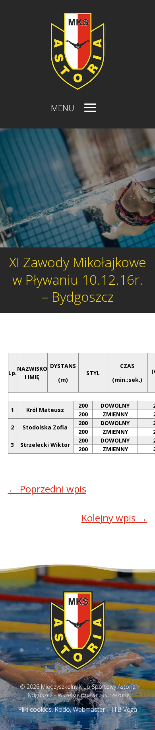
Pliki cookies (35, 709)
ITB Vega (124, 709)
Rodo (62, 709)
